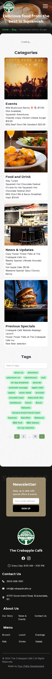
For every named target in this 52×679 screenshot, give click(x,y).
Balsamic (26, 407)
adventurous (31, 377)
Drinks (22, 641)
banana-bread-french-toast (26, 412)
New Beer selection (16, 343)
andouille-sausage (18, 387)
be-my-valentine (26, 428)
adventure (33, 372)
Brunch (6, 634)
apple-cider (37, 387)
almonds (37, 382)
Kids (4, 641)
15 (35, 436)
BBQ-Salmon (33, 423)
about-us (18, 372)
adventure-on (13, 377)
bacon (28, 402)
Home (5, 29)
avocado (39, 392)
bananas (12, 418)
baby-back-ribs (35, 397)
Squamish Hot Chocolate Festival (23, 184)
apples (11, 392)
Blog (14, 29)
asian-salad (25, 392)
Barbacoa (39, 418)
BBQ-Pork (17, 423)
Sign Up (25, 508)
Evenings (40, 634)
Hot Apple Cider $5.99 (17, 267)
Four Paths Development (31, 666)
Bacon (39, 402)
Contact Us (40, 615)
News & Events (22, 617)
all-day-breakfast (19, 382)
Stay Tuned (12, 180)
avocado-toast (16, 397)
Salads (38, 641)
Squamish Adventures (17, 114)
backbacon (15, 402)
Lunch (22, 634)
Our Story (7, 615)
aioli (43, 377)
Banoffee (25, 418)
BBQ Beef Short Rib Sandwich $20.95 (25, 124)
